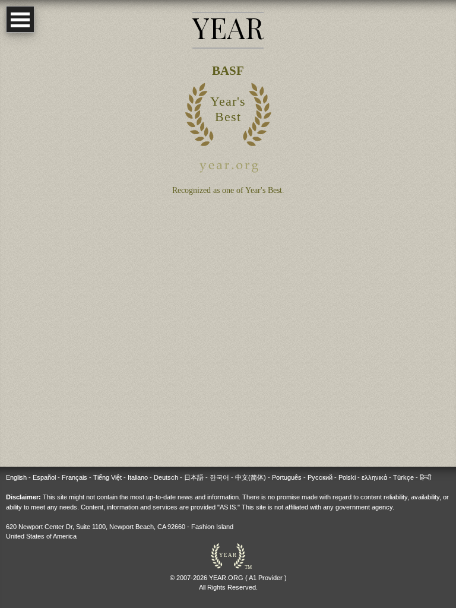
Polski (347, 477)
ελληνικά (374, 477)
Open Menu (20, 19)
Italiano (138, 477)
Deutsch (166, 477)
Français (74, 477)
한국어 (219, 477)
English (16, 477)
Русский (320, 477)
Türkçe (403, 477)
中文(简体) (250, 477)
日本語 (194, 477)
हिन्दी (425, 477)
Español (44, 477)
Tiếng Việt (107, 477)
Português (287, 477)
